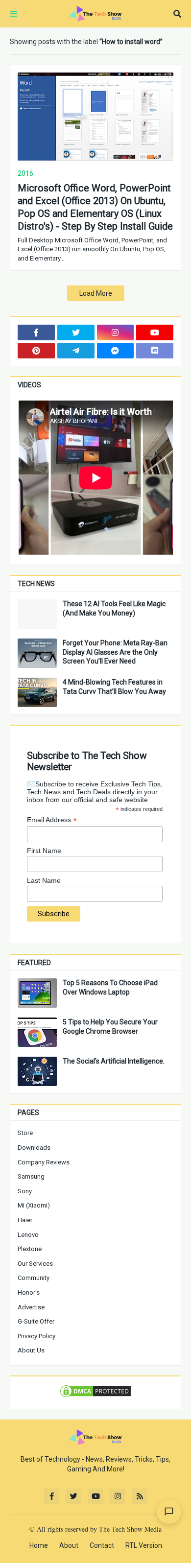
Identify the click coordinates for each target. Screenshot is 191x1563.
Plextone (30, 1249)
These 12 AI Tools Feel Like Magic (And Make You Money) (114, 608)
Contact (102, 1545)
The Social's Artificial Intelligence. (114, 1061)
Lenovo (28, 1234)
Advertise (31, 1307)
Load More (95, 293)
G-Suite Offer (36, 1321)
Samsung (31, 1176)
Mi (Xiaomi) (34, 1205)
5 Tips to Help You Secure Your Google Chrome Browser (110, 1026)
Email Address (52, 820)
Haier (25, 1220)
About (68, 1545)
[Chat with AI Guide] (169, 1511)
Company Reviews (44, 1162)
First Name (44, 850)
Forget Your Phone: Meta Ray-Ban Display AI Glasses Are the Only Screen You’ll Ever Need (115, 651)
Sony (25, 1191)
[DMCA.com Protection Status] (95, 1396)
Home (38, 1545)
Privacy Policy (36, 1336)
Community (33, 1277)
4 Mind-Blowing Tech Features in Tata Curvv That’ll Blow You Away (114, 686)
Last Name (44, 880)
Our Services (35, 1263)
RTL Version (143, 1545)
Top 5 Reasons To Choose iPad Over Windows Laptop (110, 987)
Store (25, 1133)
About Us (31, 1350)
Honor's (29, 1292)
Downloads (34, 1147)
